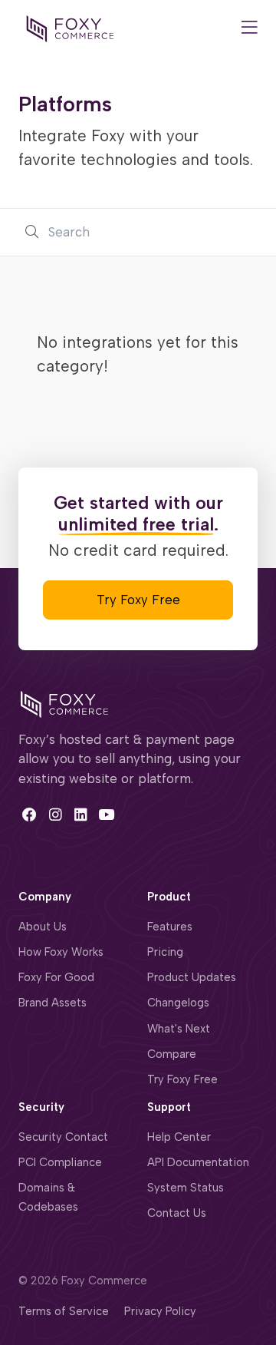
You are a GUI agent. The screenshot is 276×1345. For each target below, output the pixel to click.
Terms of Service (63, 1311)
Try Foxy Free (138, 599)
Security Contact (63, 1137)
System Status (185, 1188)
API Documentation (198, 1162)
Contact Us (176, 1213)
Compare (171, 1054)
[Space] (64, 703)
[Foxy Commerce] (70, 27)
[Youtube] (106, 815)
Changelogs (178, 1003)
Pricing (165, 952)
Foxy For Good (56, 977)
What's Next (178, 1029)
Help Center (179, 1137)
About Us (42, 927)
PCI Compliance (60, 1162)
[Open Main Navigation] (250, 28)
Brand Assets (52, 1003)
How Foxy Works (61, 952)
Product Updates (191, 977)
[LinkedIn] (81, 815)
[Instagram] (55, 815)
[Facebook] (29, 815)
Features (169, 927)
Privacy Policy (160, 1311)
